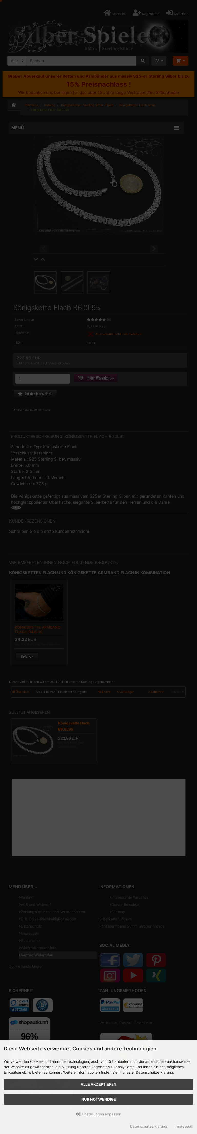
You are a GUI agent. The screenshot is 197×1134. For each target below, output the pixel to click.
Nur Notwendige (98, 1099)
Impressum (184, 1126)
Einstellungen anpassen (101, 1114)
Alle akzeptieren (98, 1084)
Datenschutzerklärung (148, 1126)
